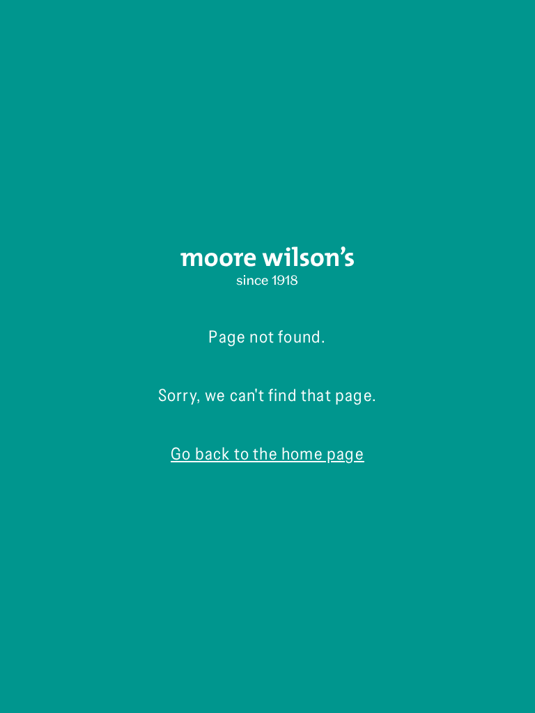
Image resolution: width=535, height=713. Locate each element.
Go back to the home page (267, 454)
